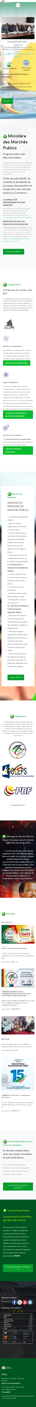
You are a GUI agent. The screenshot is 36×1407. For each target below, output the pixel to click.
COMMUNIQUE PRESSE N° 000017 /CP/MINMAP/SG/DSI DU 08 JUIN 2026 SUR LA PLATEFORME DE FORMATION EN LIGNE (16, 993)
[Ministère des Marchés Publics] (7, 2)
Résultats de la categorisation (12, 346)
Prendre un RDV (15, 677)
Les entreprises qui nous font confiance (18, 1186)
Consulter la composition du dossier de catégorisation (16, 414)
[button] (33, 1)
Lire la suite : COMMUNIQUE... (11, 1009)
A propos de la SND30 (13, 251)
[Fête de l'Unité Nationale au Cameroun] (5, 28)
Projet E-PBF (9, 794)
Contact (7, 101)
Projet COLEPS (10, 773)
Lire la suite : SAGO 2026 (10, 1050)
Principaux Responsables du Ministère (18, 1267)
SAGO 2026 (5, 1039)
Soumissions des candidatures (12, 435)
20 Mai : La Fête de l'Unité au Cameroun (14, 948)
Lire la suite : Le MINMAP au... (11, 1111)
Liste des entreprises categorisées (13, 450)
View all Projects (17, 805)
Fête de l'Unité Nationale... (18, 42)
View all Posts (7, 922)
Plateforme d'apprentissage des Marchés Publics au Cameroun (18, 750)
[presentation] (4, 37)
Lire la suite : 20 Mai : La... (10, 962)
